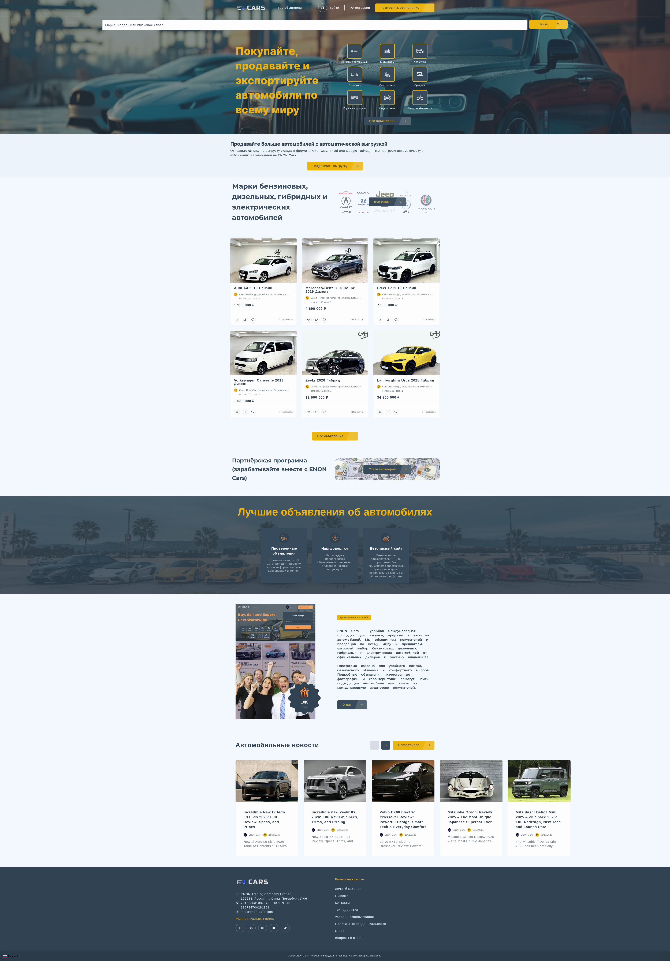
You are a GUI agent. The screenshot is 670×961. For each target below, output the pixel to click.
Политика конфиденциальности (360, 924)
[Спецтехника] (387, 74)
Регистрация (360, 7)
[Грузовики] (354, 74)
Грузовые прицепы (354, 108)
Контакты (342, 902)
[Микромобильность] (419, 97)
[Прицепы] (419, 74)
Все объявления (290, 7)
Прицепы (419, 85)
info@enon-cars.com (257, 912)
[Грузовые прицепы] (354, 97)
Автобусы (420, 61)
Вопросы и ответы (349, 938)
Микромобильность (420, 108)
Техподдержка (346, 909)
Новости (341, 896)
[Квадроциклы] (387, 97)
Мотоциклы (387, 61)
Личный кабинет (348, 889)
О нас (339, 931)
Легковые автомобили (354, 61)
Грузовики (355, 85)
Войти (334, 7)
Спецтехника (387, 85)
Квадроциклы (387, 108)
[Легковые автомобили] (354, 51)
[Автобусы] (419, 51)
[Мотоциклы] (387, 51)
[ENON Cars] (251, 7)
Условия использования (354, 917)
